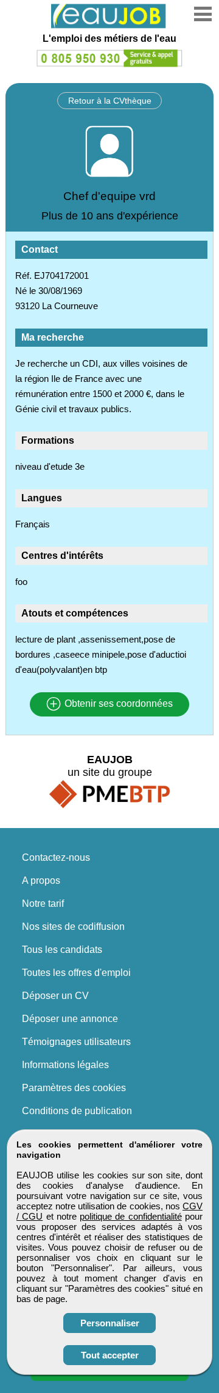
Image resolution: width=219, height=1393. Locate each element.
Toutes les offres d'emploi (76, 972)
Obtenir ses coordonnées (117, 704)
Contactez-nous (56, 857)
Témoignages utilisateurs (76, 1042)
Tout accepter (110, 1355)
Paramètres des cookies (74, 1088)
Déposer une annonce (70, 1019)
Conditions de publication (77, 1111)
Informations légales (65, 1065)
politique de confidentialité (131, 1216)
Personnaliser (109, 1323)
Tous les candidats (62, 949)
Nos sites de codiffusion (73, 926)
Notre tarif (43, 903)
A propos (41, 880)
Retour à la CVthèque (109, 100)
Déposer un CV (55, 995)
